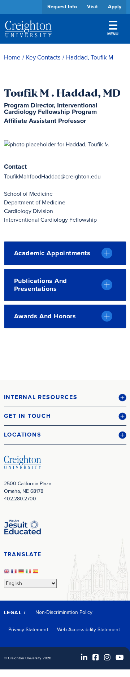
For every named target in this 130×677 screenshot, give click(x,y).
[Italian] (29, 573)
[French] (14, 573)
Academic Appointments (52, 253)
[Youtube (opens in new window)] (119, 657)
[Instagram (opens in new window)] (107, 657)
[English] (7, 573)
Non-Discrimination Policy (64, 612)
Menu (112, 34)
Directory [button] (59, 221)
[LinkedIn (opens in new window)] (84, 657)
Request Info (62, 6)
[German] (22, 573)
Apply (114, 6)
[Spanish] (36, 573)
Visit (92, 6)
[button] (65, 397)
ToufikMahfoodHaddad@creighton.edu (52, 176)
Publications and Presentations (40, 284)
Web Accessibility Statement (88, 629)
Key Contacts (43, 57)
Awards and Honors (45, 316)
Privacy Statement (28, 629)
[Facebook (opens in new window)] (95, 657)
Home (12, 57)
